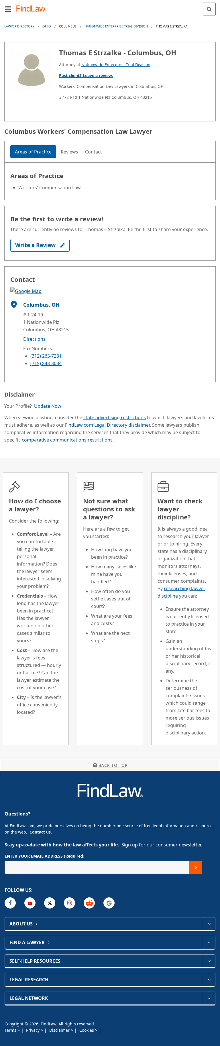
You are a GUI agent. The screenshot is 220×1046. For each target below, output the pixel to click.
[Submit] (195, 867)
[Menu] (8, 9)
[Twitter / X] (49, 903)
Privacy (33, 1030)
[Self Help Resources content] (209, 961)
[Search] (209, 9)
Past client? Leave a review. (86, 75)
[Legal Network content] (209, 998)
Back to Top (113, 765)
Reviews (69, 152)
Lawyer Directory (19, 26)
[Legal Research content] (209, 979)
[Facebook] (10, 903)
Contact (93, 152)
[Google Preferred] (109, 903)
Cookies (87, 1030)
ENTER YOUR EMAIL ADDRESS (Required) (45, 856)
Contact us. (41, 832)
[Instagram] (69, 903)
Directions (34, 339)
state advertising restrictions (114, 417)
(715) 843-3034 (46, 363)
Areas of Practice (33, 152)
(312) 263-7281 (46, 356)
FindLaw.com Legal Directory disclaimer (107, 425)
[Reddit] (89, 903)
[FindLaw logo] (33, 9)
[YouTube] (30, 903)
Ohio (46, 26)
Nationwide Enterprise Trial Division (116, 26)
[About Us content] (209, 923)
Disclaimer (60, 1030)
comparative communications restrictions (67, 440)
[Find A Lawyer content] (209, 942)
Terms (11, 1030)
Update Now (47, 406)
